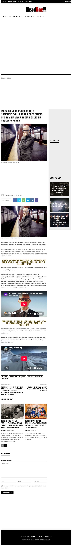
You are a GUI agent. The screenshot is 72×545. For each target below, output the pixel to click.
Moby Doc (30, 376)
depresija (4, 376)
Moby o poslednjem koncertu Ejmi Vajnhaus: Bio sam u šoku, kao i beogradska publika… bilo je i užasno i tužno (24, 262)
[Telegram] (28, 200)
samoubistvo (38, 376)
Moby (23, 376)
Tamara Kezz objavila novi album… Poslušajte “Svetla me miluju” (37, 389)
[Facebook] (15, 200)
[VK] (32, 200)
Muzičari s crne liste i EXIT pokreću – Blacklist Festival (59, 205)
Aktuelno (3, 430)
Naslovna (3, 78)
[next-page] (5, 445)
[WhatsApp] (23, 200)
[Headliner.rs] (3, 195)
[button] (67, 2)
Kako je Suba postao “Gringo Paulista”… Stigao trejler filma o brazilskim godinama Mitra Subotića (12, 424)
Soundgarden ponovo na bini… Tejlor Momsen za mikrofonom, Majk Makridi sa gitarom (59, 220)
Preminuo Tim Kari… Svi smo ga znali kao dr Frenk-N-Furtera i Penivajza (59, 189)
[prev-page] (2, 445)
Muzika (9, 78)
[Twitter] (19, 200)
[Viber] (36, 200)
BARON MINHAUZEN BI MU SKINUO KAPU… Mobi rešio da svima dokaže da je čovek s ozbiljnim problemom (24, 323)
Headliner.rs (9, 195)
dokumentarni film (15, 376)
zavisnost (5, 379)
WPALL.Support (46, 539)
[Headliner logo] (36, 9)
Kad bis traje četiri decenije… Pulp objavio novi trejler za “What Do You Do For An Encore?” (36, 424)
